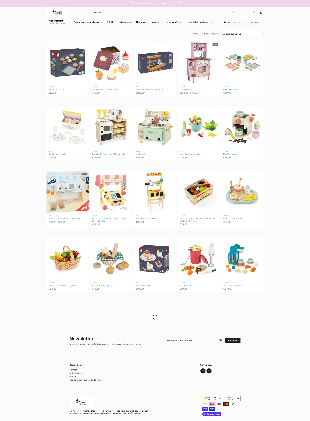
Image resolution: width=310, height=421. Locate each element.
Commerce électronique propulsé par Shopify (121, 413)
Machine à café (230, 154)
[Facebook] (203, 371)
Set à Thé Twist (143, 285)
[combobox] (163, 12)
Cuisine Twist (185, 89)
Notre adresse (76, 373)
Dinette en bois (230, 89)
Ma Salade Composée (189, 154)
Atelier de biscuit (56, 89)
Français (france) (253, 22)
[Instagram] (209, 371)
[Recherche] (233, 12)
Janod (51, 86)
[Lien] (57, 12)
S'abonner (232, 340)
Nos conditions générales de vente (86, 380)
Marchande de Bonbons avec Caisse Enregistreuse (109, 219)
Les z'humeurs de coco (87, 413)
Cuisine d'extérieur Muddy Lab (150, 89)
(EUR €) (211, 398)
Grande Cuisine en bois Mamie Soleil (109, 154)
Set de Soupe (185, 285)
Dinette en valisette (57, 154)
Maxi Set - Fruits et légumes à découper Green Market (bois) (197, 219)
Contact (73, 370)
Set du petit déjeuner (232, 285)
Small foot (53, 216)
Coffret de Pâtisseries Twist (105, 89)
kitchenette (141, 154)
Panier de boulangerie (102, 285)
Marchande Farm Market (147, 218)
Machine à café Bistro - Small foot (64, 218)
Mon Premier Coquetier (234, 218)
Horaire (73, 376)
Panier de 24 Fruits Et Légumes (62, 285)
